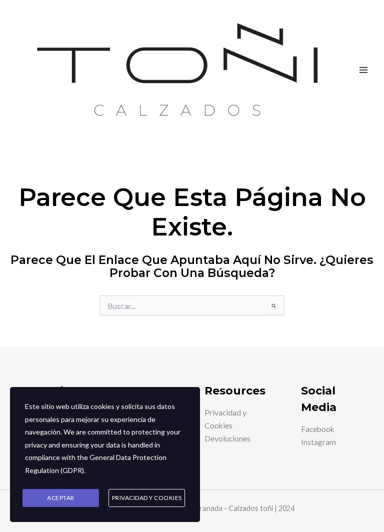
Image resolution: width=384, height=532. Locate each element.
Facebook (317, 429)
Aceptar (60, 498)
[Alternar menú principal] (363, 70)
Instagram (318, 442)
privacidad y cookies (147, 498)
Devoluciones (227, 438)
